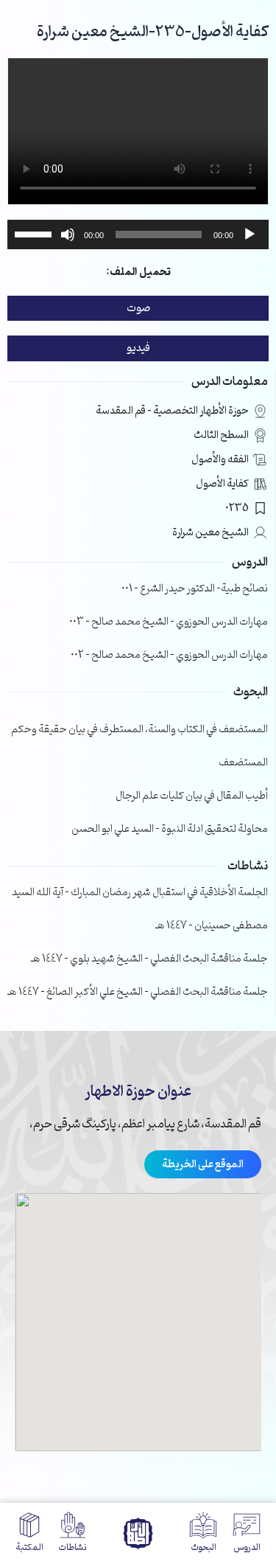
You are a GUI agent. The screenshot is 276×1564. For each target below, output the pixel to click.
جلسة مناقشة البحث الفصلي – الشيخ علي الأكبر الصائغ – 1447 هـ (137, 992)
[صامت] (67, 234)
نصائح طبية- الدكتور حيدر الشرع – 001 (194, 589)
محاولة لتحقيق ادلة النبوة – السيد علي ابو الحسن (169, 829)
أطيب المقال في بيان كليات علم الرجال (192, 796)
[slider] (35, 233)
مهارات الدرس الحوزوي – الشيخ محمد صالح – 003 (168, 622)
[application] (138, 234)
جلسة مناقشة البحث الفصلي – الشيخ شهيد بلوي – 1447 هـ (149, 959)
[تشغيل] (249, 234)
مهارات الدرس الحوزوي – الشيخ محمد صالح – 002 (169, 655)
